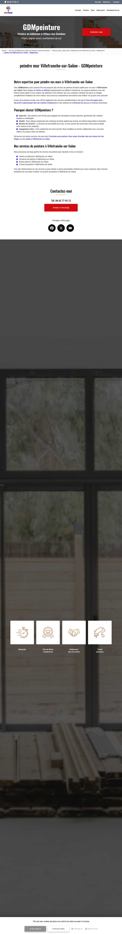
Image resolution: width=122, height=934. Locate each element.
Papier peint (101, 10)
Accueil (98, 2)
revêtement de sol (79, 103)
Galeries (106, 2)
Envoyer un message (61, 207)
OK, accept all (36, 929)
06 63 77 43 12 (12, 2)
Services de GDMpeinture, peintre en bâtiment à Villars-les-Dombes (29, 50)
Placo (93, 10)
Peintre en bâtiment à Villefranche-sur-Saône (35, 156)
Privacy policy (92, 929)
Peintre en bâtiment (43, 90)
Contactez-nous (96, 32)
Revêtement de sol (113, 10)
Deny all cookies (59, 929)
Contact (116, 2)
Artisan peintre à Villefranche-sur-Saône (33, 162)
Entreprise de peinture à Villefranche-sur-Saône (36, 159)
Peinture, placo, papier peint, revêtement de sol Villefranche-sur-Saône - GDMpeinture (78, 50)
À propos (78, 10)
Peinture (86, 10)
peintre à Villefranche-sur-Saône (38, 139)
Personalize (77, 929)
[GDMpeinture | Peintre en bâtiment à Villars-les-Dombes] (8, 10)
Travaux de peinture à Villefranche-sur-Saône (35, 164)
